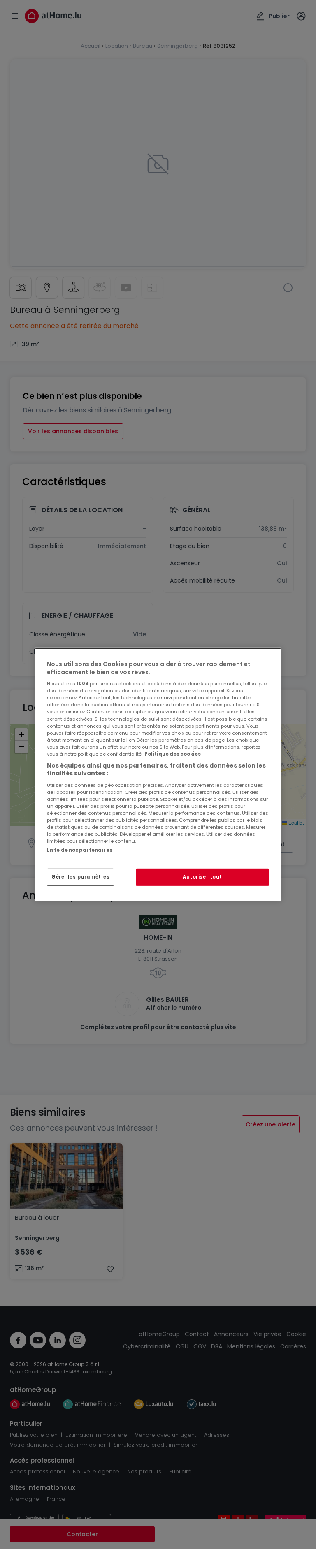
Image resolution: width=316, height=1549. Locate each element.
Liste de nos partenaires (79, 850)
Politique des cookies (172, 754)
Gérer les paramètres (80, 877)
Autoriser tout (202, 877)
